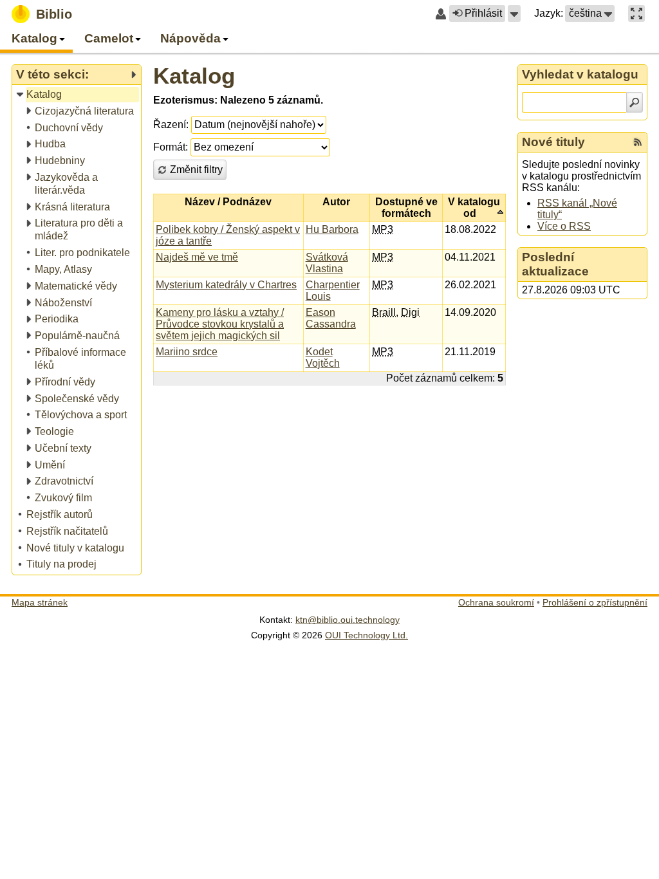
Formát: (170, 147)
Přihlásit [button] (483, 13)
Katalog (194, 75)
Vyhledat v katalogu (580, 74)
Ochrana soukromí (496, 602)
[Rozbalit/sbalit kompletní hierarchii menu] (133, 75)
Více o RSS (564, 226)
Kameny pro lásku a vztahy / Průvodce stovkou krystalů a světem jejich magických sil (220, 324)
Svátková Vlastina (327, 263)
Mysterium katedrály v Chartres (226, 284)
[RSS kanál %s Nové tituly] (638, 142)
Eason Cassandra (331, 318)
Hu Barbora (332, 229)
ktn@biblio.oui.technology (347, 620)
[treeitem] (77, 95)
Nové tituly (553, 142)
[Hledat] (634, 102)
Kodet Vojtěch (323, 357)
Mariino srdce (187, 351)
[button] (514, 13)
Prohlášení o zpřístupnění (595, 602)
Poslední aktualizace (555, 264)
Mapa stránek (40, 602)
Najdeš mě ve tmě (197, 257)
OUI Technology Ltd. (366, 635)
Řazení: (171, 124)
